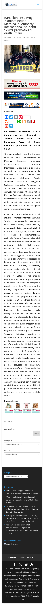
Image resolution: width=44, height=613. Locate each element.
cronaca (7, 41)
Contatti (12, 557)
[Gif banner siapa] (22, 105)
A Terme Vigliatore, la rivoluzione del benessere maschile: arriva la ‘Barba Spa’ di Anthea (22, 500)
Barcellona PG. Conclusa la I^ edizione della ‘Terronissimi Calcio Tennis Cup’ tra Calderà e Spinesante (22, 509)
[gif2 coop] (22, 87)
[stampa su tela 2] (22, 410)
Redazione (11, 37)
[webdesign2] (22, 98)
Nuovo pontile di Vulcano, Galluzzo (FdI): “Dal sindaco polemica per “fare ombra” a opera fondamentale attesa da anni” (22, 518)
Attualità (31, 37)
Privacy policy (26, 557)
